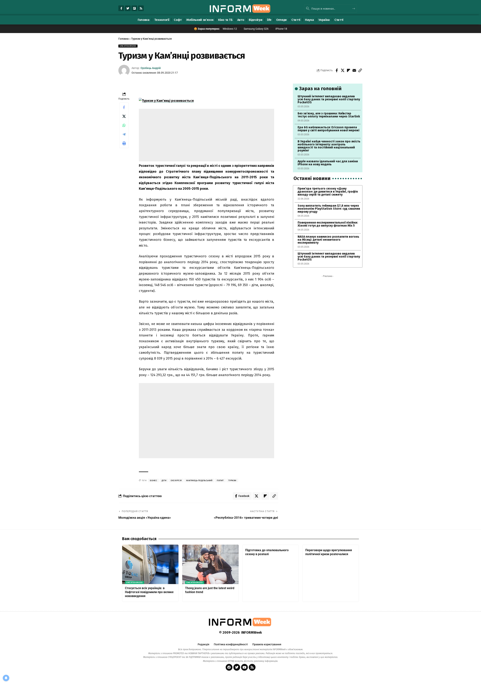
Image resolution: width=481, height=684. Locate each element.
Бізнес (153, 480)
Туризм (232, 480)
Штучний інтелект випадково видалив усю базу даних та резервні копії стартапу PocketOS (329, 99)
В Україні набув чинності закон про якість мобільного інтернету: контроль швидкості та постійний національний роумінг (329, 146)
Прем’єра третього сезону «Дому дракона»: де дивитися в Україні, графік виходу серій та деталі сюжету (328, 191)
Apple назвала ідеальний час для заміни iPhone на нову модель (328, 162)
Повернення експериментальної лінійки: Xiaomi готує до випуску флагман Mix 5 (328, 224)
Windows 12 (230, 28)
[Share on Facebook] (336, 70)
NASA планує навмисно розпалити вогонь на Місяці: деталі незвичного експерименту (328, 239)
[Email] (354, 70)
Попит (220, 480)
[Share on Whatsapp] (124, 125)
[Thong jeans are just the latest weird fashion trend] (210, 564)
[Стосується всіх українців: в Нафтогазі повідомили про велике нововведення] (150, 564)
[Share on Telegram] (124, 134)
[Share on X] (342, 70)
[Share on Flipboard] (348, 70)
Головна (123, 38)
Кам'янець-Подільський (199, 480)
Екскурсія (176, 480)
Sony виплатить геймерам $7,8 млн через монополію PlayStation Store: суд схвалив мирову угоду (329, 208)
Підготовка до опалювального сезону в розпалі (267, 552)
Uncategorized (128, 46)
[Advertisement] (206, 135)
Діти (164, 480)
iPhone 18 (281, 28)
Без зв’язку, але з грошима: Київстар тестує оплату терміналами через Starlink (329, 115)
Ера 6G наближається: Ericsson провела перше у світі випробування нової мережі (328, 128)
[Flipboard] (134, 8)
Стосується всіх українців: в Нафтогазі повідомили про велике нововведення (149, 592)
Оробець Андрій (151, 68)
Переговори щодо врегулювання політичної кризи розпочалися (328, 552)
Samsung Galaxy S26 (256, 28)
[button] (360, 70)
